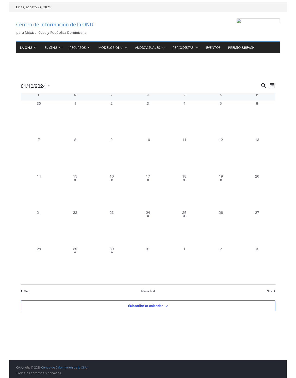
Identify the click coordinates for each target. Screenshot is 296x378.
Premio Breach (241, 47)
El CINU (50, 47)
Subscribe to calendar (145, 305)
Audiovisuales (147, 47)
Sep (26, 291)
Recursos (77, 47)
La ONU (26, 47)
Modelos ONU (110, 47)
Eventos (213, 47)
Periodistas (183, 47)
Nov (269, 291)
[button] (34, 47)
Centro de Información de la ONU (54, 24)
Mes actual (148, 291)
